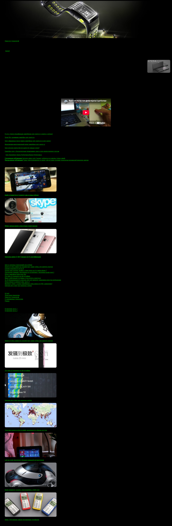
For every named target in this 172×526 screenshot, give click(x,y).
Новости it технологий (12, 41)
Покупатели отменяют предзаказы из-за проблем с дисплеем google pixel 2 (29, 272)
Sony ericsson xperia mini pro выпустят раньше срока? (22, 148)
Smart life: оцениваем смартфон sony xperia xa (19, 137)
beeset (7, 51)
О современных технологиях (14, 299)
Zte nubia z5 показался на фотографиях (17, 276)
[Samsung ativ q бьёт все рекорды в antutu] (31, 397)
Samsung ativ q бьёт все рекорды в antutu (18, 286)
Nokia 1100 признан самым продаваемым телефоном (22, 520)
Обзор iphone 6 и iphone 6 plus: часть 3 (17, 282)
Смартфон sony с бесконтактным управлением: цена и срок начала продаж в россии (32, 151)
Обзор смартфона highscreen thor (15, 274)
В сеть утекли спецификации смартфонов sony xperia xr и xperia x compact (29, 134)
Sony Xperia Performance (21, 155)
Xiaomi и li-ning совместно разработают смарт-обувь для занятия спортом (29, 267)
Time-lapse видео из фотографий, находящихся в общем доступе (26, 430)
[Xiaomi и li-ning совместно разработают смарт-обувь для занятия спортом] (31, 337)
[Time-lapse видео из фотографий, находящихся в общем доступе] (31, 427)
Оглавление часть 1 (11, 309)
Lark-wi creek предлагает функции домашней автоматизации (24, 460)
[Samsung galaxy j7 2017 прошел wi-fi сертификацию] (31, 253)
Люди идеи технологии (12, 295)
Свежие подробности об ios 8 (14, 269)
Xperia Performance (35, 155)
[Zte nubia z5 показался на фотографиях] (31, 367)
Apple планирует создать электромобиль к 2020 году (22, 490)
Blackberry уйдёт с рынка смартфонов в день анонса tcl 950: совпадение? (28, 284)
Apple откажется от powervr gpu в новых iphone (22, 195)
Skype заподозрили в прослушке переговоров (21, 226)
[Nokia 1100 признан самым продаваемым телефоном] (31, 516)
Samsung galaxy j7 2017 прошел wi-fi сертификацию (23, 257)
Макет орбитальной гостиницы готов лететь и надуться (23, 278)
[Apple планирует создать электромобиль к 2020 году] (31, 486)
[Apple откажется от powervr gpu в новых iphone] (31, 191)
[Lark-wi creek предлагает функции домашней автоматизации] (31, 457)
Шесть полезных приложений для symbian (18, 265)
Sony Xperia (9, 155)
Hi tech (7, 293)
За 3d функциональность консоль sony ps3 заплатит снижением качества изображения (33, 280)
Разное (7, 301)
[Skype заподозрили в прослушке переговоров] (31, 222)
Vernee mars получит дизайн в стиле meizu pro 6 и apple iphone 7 (26, 270)
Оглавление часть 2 (11, 311)
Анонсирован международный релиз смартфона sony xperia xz (25, 144)
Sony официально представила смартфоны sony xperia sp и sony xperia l (28, 141)
